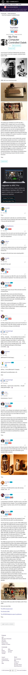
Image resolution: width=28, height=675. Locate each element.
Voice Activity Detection (12, 7)
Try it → (20, 7)
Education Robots (18, 664)
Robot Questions (12, 13)
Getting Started (5, 659)
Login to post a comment (7, 624)
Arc (2, 661)
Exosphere (4, 641)
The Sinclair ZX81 (5, 611)
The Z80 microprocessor (7, 608)
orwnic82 (7, 208)
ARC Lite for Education (6, 638)
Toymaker (7, 282)
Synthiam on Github (6, 644)
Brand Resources (18, 666)
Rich (6, 315)
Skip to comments (16, 45)
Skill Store (4, 640)
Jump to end (11, 48)
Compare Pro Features (8, 198)
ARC (3, 637)
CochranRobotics (9, 226)
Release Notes (5, 642)
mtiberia (7, 241)
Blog (15, 660)
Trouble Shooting (5, 660)
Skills (3, 663)
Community (3, 13)
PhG (6, 392)
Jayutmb (7, 258)
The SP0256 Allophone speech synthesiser (11, 614)
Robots (3, 650)
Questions (7, 4)
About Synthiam (17, 659)
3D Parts (10, 651)
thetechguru (8, 362)
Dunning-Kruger (9, 331)
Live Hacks (10, 650)
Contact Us (16, 661)
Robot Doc (7, 269)
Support (3, 657)
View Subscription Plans (8, 201)
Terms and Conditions (21, 670)
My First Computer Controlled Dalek (10, 15)
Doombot (7, 351)
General (14, 4)
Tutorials (3, 653)
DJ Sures (7, 494)
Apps (9, 649)
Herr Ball (7, 482)
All (3, 4)
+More (19, 4)
